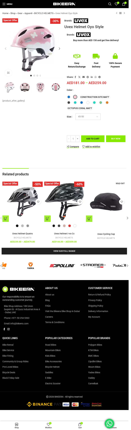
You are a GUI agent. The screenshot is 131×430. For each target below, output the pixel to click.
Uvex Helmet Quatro (22, 233)
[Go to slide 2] (34, 75)
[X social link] (79, 77)
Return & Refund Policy (99, 294)
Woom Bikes (94, 367)
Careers (49, 316)
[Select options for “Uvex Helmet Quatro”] (5, 218)
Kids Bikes (50, 356)
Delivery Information (98, 311)
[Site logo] (64, 4)
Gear (20, 13)
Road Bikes (50, 344)
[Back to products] (120, 13)
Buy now (115, 138)
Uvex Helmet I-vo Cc (64, 233)
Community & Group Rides (15, 361)
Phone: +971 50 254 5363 (16, 318)
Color (69, 90)
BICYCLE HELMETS (43, 13)
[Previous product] (117, 13)
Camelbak (93, 383)
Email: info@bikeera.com (16, 323)
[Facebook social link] (75, 77)
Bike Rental (7, 344)
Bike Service (8, 350)
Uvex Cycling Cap (106, 234)
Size (69, 116)
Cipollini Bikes (95, 361)
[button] (5, 48)
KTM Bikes (93, 350)
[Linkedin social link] (92, 77)
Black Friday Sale (10, 378)
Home (5, 13)
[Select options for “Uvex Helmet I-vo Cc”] (47, 218)
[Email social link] (83, 77)
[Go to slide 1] (31, 75)
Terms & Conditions (54, 322)
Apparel (28, 13)
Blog (47, 300)
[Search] (110, 4)
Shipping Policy (95, 305)
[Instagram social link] (8, 329)
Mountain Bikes (53, 350)
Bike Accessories (53, 361)
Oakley (91, 378)
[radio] (69, 97)
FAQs (47, 305)
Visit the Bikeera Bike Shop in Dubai (62, 311)
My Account (94, 316)
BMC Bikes (93, 356)
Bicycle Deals (8, 372)
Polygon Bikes (95, 344)
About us (49, 294)
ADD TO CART (92, 138)
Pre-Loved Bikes (10, 367)
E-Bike (48, 378)
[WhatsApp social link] (95, 77)
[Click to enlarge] (8, 72)
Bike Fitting (7, 356)
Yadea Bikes (94, 372)
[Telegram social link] (99, 77)
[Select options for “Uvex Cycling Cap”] (89, 218)
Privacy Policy (95, 300)
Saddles (49, 372)
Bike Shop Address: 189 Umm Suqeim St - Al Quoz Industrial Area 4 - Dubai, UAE (22, 309)
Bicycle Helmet (52, 367)
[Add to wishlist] (38, 201)
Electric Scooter (53, 383)
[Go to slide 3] (37, 75)
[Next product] (124, 13)
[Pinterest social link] (88, 77)
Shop (12, 13)
